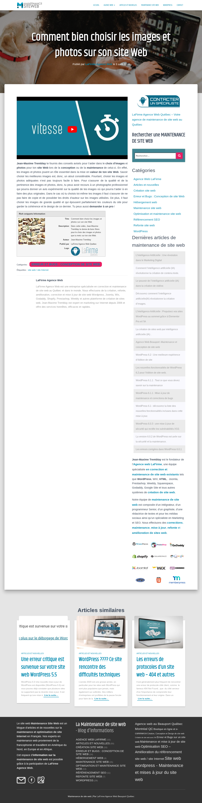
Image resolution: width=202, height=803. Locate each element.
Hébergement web (145, 202)
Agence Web (109, 5)
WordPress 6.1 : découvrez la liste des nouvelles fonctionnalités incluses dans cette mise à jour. (159, 411)
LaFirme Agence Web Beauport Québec (115, 796)
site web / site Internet (38, 270)
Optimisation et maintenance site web (157, 213)
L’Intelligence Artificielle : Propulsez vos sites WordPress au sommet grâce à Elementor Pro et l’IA (159, 316)
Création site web (145, 190)
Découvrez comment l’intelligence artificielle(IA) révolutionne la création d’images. (155, 298)
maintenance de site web (32, 759)
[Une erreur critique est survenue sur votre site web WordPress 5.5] (43, 632)
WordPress (167, 5)
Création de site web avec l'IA (145, 737)
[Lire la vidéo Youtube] (72, 129)
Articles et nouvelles (128, 5)
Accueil (96, 5)
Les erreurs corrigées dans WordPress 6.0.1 (159, 449)
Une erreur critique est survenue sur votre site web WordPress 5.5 (43, 667)
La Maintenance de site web (101, 724)
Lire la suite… (51, 695)
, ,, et (157, 527)
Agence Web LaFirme (147, 179)
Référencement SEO (147, 219)
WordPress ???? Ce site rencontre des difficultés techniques (100, 667)
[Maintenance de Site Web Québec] (29, 5)
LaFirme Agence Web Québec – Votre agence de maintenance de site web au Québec (157, 119)
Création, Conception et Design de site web (165, 733)
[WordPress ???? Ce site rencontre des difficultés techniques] (101, 632)
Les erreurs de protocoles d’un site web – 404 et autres (155, 667)
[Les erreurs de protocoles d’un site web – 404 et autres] (158, 632)
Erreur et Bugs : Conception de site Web (65, 264)
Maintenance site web (150, 5)
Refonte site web (144, 225)
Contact (180, 5)
